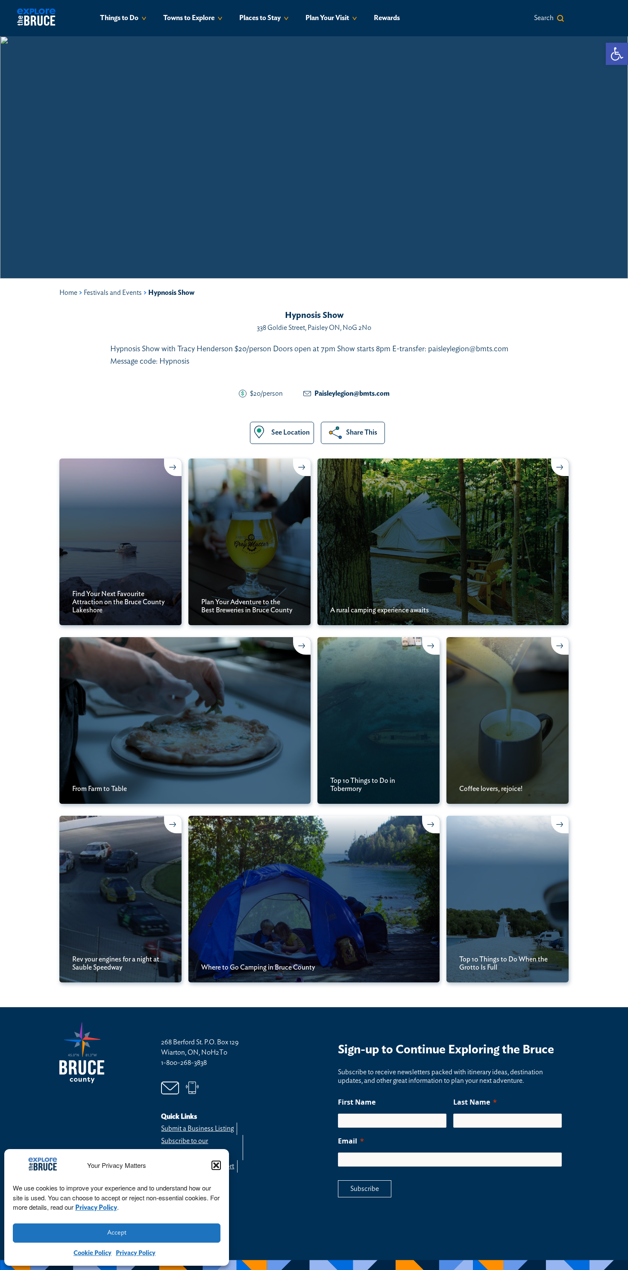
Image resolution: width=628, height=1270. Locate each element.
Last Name (471, 1102)
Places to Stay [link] (260, 18)
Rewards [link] (387, 18)
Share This (361, 432)
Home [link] (68, 292)
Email (347, 1141)
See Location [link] (290, 432)
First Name (357, 1102)
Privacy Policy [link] (96, 1207)
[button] (216, 1165)
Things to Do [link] (119, 18)
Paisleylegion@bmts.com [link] (352, 393)
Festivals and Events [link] (113, 292)
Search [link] (544, 18)
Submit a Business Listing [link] (197, 1128)
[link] (617, 54)
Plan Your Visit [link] (327, 18)
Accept (116, 1232)
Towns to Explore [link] (188, 18)
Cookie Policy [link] (92, 1253)
